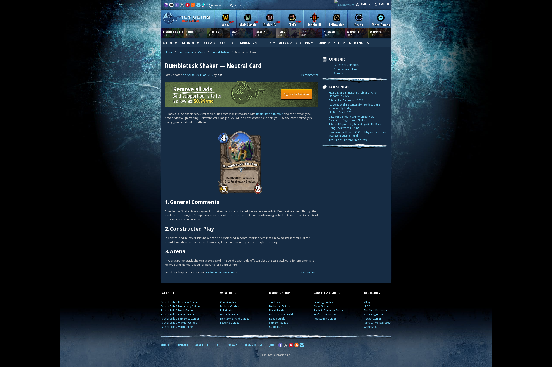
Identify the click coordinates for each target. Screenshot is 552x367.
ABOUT (165, 345)
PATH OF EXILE (169, 293)
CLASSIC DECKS (215, 43)
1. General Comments (347, 65)
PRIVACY (232, 345)
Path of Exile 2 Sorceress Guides (180, 318)
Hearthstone (185, 52)
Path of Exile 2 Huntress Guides (179, 302)
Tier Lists (274, 302)
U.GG (367, 306)
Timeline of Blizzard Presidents (348, 140)
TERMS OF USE (253, 345)
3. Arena (339, 73)
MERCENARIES (359, 43)
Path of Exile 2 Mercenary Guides (180, 306)
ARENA (284, 43)
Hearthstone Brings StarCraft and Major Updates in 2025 (353, 94)
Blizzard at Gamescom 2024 (346, 100)
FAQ (218, 345)
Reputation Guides (325, 318)
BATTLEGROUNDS (242, 43)
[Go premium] (344, 5)
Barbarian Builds (279, 306)
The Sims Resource (375, 310)
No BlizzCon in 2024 (341, 112)
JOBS (272, 345)
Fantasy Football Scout (377, 323)
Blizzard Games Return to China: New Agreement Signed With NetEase (351, 118)
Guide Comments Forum (220, 272)
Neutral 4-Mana (220, 52)
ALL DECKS (170, 43)
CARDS (322, 43)
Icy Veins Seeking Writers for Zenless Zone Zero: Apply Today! (354, 106)
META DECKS (191, 43)
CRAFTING (303, 43)
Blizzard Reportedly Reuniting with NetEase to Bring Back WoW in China (356, 126)
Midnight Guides (230, 314)
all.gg (367, 302)
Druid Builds (276, 310)
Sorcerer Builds (278, 323)
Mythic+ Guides (229, 306)
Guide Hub (275, 327)
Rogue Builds (277, 318)
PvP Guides (227, 310)
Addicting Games (374, 314)
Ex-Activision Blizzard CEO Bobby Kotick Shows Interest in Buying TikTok (357, 133)
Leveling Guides (229, 323)
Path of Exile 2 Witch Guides (177, 327)
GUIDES (267, 43)
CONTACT (182, 345)
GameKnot (370, 327)
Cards (201, 52)
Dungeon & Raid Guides (234, 318)
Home (168, 52)
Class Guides (228, 302)
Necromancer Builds (281, 314)
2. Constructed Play (345, 69)
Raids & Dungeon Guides (329, 310)
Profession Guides (325, 314)
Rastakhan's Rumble (269, 114)
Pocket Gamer (372, 318)
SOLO (338, 43)
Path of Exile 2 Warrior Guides (179, 323)
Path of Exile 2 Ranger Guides (178, 314)
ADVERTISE (202, 345)
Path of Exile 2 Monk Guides (177, 310)
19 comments (309, 75)
